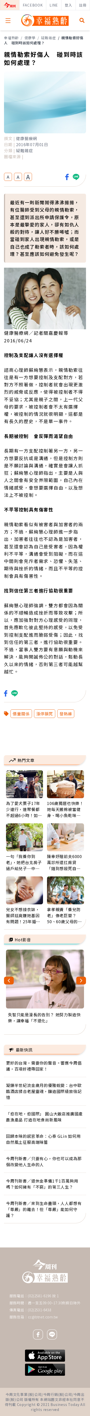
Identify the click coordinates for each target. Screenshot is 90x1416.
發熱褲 (66, 714)
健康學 (30, 37)
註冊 (82, 5)
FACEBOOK (32, 5)
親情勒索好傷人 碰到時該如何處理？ (44, 40)
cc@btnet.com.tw (43, 1316)
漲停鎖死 (44, 714)
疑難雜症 (48, 37)
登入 (68, 5)
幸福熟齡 (11, 37)
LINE (54, 5)
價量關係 (21, 714)
